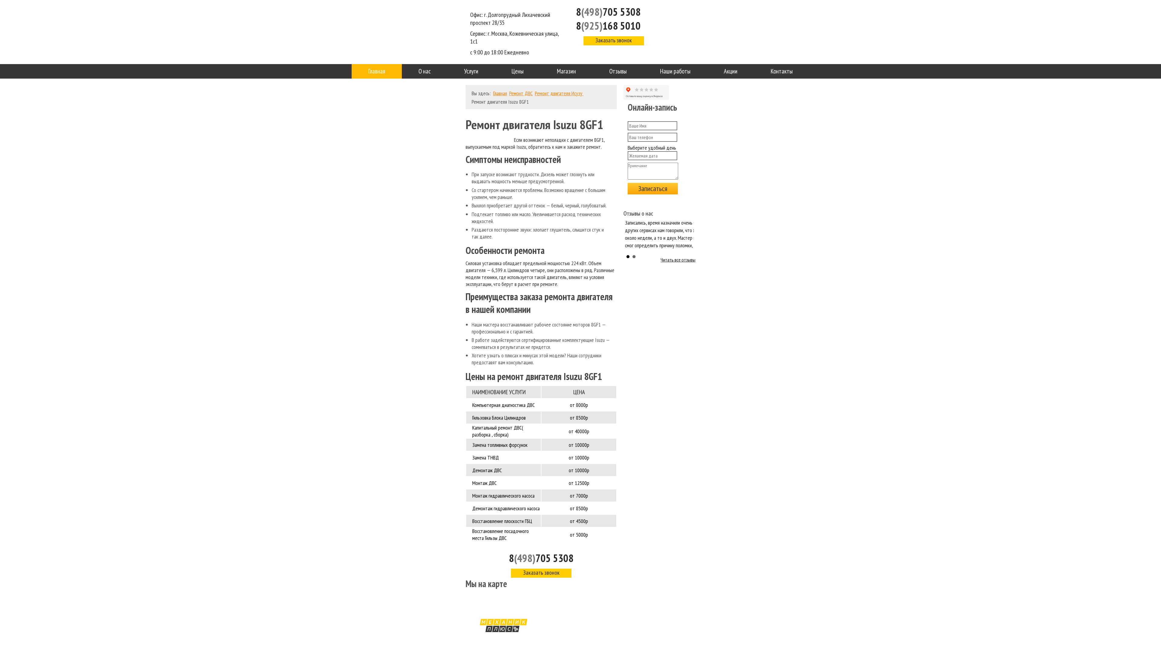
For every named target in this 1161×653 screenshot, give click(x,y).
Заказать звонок (613, 40)
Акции (730, 71)
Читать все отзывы (678, 260)
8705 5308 (608, 12)
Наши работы (675, 71)
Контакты (782, 71)
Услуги (471, 71)
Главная (376, 71)
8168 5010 (608, 26)
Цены (518, 71)
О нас (424, 71)
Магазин (566, 71)
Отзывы (618, 71)
